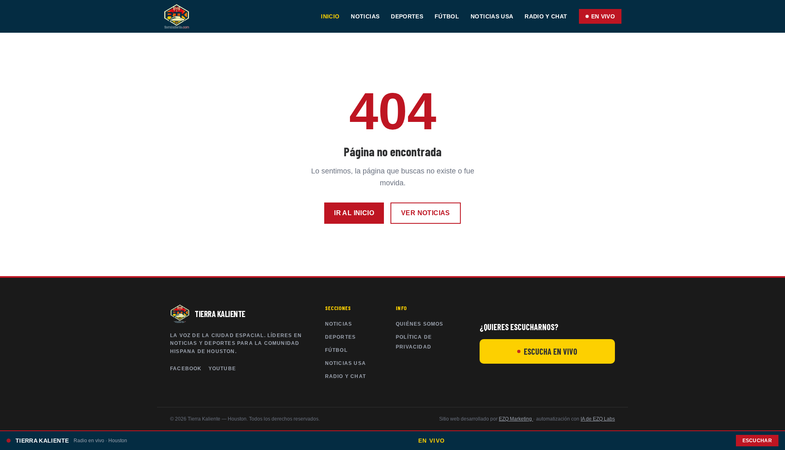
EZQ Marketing (516, 419)
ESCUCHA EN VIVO (550, 351)
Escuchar (757, 440)
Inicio (330, 16)
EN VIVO (603, 16)
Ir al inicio (354, 212)
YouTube (222, 368)
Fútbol (447, 16)
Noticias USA (492, 16)
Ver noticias (425, 212)
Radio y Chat (546, 16)
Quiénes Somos (420, 324)
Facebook (186, 368)
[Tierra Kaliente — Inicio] (177, 16)
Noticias (365, 16)
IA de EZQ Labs (598, 419)
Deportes (407, 16)
